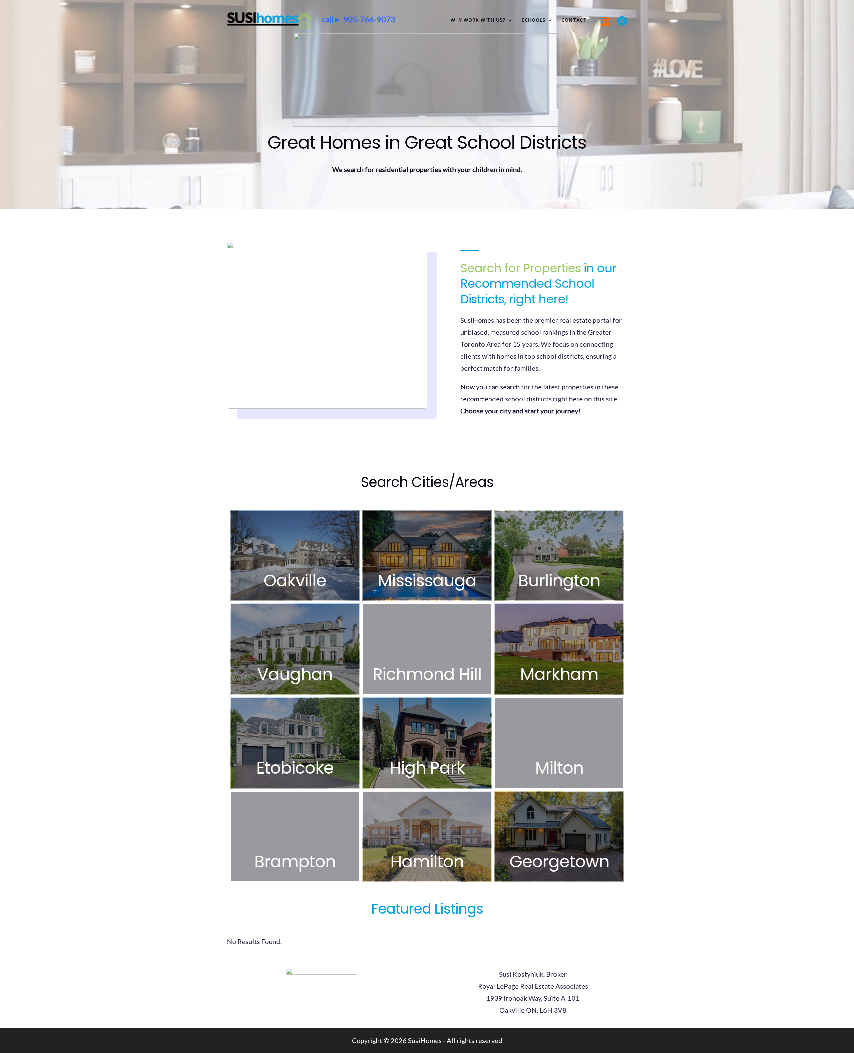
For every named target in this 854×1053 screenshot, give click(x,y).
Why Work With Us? (478, 20)
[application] (508, 20)
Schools (533, 20)
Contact (574, 20)
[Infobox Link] (295, 555)
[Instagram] (605, 21)
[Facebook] (622, 21)
